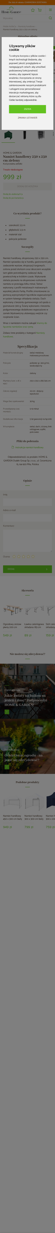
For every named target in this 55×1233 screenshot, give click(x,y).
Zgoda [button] (27, 109)
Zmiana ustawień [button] (27, 118)
